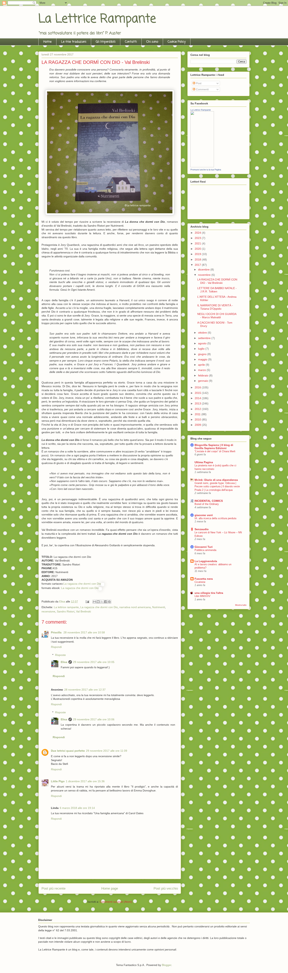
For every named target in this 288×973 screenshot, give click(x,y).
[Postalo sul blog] (98, 602)
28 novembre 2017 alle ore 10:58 (84, 632)
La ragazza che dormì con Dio (82, 583)
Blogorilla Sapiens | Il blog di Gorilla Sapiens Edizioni (214, 446)
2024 (198, 232)
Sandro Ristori (65, 611)
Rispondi (56, 646)
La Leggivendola (206, 561)
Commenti (202, 89)
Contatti (131, 42)
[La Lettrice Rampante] (202, 166)
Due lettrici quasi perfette (68, 750)
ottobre (203, 332)
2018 (198, 259)
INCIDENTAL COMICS (209, 500)
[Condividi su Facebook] (106, 602)
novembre (204, 274)
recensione (48, 611)
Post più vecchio (166, 888)
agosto (202, 343)
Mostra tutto (240, 605)
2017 (198, 264)
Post (198, 83)
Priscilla (56, 632)
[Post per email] (87, 601)
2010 (198, 419)
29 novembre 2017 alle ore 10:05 (93, 662)
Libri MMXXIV (202, 596)
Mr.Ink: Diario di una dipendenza (216, 479)
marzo (202, 370)
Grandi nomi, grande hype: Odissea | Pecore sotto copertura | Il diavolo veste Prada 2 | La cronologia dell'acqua (217, 486)
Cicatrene (200, 582)
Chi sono (152, 42)
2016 (198, 387)
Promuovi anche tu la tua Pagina (205, 169)
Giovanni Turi (204, 546)
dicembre (204, 269)
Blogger (166, 965)
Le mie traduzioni (73, 42)
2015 (198, 392)
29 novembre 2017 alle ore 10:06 (93, 719)
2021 (198, 243)
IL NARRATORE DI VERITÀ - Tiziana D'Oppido (215, 307)
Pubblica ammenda (205, 550)
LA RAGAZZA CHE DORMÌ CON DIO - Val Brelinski (217, 281)
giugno (202, 354)
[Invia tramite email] (94, 602)
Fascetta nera (204, 578)
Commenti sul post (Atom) (116, 901)
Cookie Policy (177, 42)
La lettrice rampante (66, 607)
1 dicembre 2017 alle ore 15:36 (85, 781)
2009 (198, 424)
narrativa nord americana (135, 607)
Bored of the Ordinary (207, 504)
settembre (204, 338)
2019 (198, 254)
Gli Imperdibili (105, 42)
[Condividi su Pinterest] (109, 602)
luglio (201, 348)
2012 (198, 409)
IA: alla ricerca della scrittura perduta (215, 518)
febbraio (203, 375)
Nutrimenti (158, 607)
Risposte (60, 655)
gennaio (203, 380)
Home (47, 42)
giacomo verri (204, 515)
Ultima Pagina (204, 462)
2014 (198, 398)
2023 (198, 238)
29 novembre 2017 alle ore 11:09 (106, 750)
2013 (198, 403)
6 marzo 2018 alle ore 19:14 (77, 807)
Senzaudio (202, 529)
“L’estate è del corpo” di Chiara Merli (215, 451)
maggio (203, 359)
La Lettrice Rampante (97, 19)
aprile (202, 364)
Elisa (64, 662)
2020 (198, 248)
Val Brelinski (83, 611)
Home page (109, 888)
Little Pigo (58, 781)
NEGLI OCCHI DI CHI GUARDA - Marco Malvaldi (216, 315)
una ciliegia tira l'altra (209, 592)
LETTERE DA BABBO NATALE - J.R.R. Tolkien (217, 290)
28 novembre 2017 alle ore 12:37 (85, 689)
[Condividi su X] (102, 602)
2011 (198, 414)
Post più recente (53, 888)
